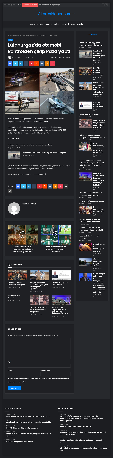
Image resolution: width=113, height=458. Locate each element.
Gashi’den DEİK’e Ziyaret (14, 297)
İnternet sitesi (45, 370)
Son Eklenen (92, 34)
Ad (9, 362)
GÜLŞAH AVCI (16, 57)
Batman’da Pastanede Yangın (91, 201)
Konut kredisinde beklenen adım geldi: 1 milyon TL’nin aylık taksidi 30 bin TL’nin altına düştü (91, 164)
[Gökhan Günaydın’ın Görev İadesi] (61, 275)
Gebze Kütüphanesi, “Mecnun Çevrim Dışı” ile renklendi (98, 148)
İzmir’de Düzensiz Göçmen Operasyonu (52, 5)
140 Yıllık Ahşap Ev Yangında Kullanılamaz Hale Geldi (90, 194)
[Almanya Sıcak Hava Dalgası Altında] (85, 262)
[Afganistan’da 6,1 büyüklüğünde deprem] (85, 247)
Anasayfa (34, 24)
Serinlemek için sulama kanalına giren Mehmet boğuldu (44, 153)
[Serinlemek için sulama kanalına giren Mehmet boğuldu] (14, 155)
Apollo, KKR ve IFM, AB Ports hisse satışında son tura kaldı (91, 229)
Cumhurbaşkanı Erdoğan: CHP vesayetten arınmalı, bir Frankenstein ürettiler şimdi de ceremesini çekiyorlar (99, 283)
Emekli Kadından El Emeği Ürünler (98, 209)
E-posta (11, 370)
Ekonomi (48, 24)
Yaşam (72, 24)
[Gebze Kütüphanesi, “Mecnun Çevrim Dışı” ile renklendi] (85, 146)
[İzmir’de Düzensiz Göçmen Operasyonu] (17, 275)
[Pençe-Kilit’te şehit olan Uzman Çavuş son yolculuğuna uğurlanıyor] (39, 275)
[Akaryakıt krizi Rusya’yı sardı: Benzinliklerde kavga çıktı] (39, 300)
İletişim (80, 24)
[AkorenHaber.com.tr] (56, 14)
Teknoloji (65, 24)
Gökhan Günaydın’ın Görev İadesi (60, 283)
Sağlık (56, 24)
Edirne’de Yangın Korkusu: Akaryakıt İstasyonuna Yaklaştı (92, 136)
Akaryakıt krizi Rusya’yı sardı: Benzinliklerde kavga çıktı (39, 309)
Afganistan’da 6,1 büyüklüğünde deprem (99, 247)
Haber (41, 24)
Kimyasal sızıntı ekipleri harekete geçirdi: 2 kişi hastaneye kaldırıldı (60, 310)
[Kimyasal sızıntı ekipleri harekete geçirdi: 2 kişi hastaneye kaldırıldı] (61, 300)
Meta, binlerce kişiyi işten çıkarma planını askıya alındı (30, 145)
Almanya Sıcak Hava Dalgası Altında (97, 262)
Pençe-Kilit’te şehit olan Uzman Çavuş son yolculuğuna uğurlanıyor (39, 285)
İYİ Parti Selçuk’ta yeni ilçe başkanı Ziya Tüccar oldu (89, 220)
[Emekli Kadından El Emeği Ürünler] (85, 210)
